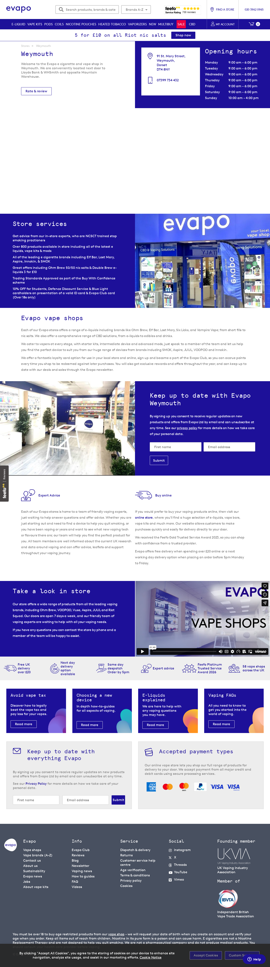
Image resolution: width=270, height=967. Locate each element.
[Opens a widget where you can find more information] (254, 959)
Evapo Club (81, 850)
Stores (25, 46)
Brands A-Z (134, 10)
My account (225, 24)
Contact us (32, 860)
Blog (75, 860)
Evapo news (32, 876)
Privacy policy (131, 881)
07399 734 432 (168, 80)
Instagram (182, 850)
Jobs (26, 882)
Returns (126, 855)
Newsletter (80, 866)
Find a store (225, 9)
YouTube (180, 872)
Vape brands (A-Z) (38, 855)
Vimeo (179, 879)
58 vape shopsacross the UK (254, 668)
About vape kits (35, 887)
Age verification (133, 870)
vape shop (116, 934)
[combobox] (87, 9)
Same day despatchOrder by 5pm (118, 668)
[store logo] (18, 9)
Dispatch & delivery (135, 850)
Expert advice (163, 668)
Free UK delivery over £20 (24, 668)
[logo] (10, 850)
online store (144, 517)
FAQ (75, 882)
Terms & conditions (135, 875)
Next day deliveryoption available (68, 668)
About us (30, 866)
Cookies (126, 886)
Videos (77, 887)
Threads (180, 865)
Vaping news (82, 871)
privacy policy (187, 428)
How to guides (83, 876)
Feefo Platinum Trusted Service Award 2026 (210, 668)
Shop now (183, 35)
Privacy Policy (36, 784)
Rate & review (36, 91)
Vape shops (32, 850)
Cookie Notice (151, 957)
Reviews (78, 855)
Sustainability (34, 871)
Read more (23, 724)
